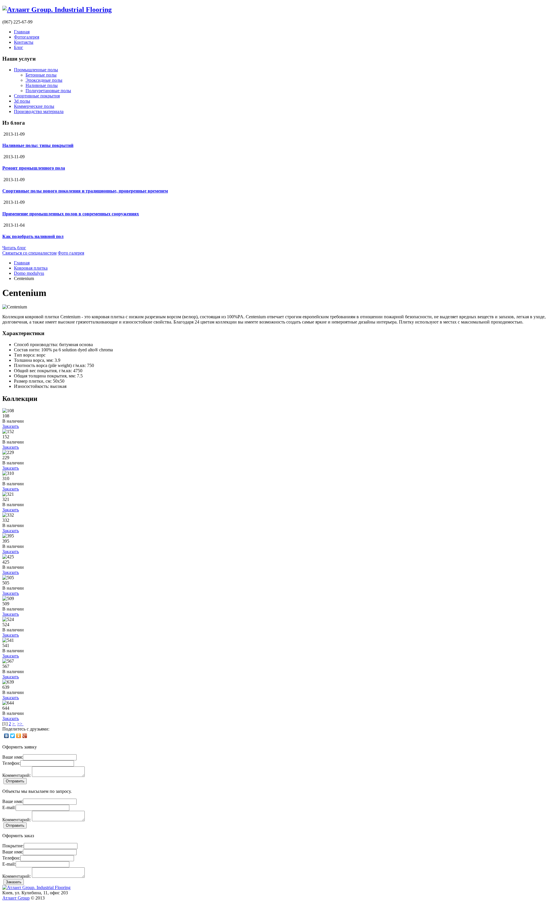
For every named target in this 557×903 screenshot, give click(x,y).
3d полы (22, 101)
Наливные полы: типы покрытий (37, 145)
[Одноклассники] (19, 736)
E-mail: (9, 807)
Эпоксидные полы (44, 80)
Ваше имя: (12, 757)
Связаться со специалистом (29, 252)
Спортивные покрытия (37, 95)
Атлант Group (16, 897)
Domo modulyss (29, 273)
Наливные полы (42, 85)
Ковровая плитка (31, 268)
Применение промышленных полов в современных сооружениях (70, 213)
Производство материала (39, 111)
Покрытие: (13, 845)
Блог (18, 47)
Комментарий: (16, 775)
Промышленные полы (36, 69)
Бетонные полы (41, 74)
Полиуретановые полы (48, 90)
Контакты (23, 42)
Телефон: (11, 763)
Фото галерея (71, 252)
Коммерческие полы (34, 106)
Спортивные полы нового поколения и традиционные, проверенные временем (85, 190)
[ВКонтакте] (6, 736)
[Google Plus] (25, 736)
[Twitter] (13, 736)
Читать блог (14, 247)
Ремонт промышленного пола (33, 168)
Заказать (10, 426)
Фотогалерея (26, 36)
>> (20, 723)
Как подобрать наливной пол (33, 236)
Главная (22, 31)
